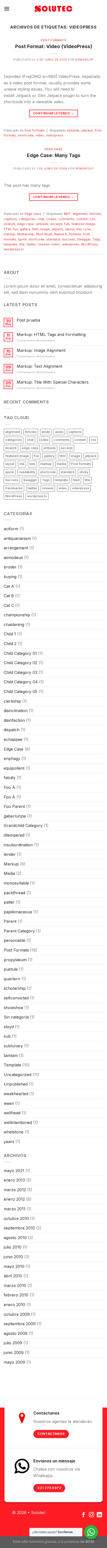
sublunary (13, 1045)
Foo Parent (14, 806)
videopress (54, 135)
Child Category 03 (20, 672)
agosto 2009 (15, 1333)
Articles (95, 214)
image (45, 229)
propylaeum (15, 959)
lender (10, 854)
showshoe (13, 1007)
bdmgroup (84, 59)
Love (87, 229)
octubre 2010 (16, 1218)
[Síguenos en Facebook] (83, 1515)
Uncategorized (17, 1074)
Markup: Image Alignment (41, 350)
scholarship (15, 988)
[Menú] (7, 8)
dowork (9, 224)
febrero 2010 (16, 1294)
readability (27, 472)
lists (32, 464)
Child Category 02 (20, 662)
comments (66, 219)
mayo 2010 (14, 1266)
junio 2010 (13, 1256)
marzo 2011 (14, 1208)
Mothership (25, 234)
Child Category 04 (21, 681)
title (22, 244)
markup (9, 234)
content (82, 219)
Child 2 (10, 643)
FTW (7, 229)
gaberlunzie (15, 816)
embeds (73, 130)
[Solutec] (53, 8)
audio (59, 432)
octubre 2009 (17, 1314)
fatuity (9, 777)
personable (14, 940)
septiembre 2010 (19, 1227)
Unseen (43, 244)
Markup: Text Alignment (39, 366)
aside (46, 432)
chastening (14, 624)
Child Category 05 (20, 691)
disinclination (16, 710)
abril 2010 (13, 1275)
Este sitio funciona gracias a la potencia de (53, 1541)
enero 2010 (14, 1304)
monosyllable (16, 883)
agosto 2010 (15, 1237)
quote (22, 239)
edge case (25, 224)
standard (53, 239)
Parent (10, 921)
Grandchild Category (23, 825)
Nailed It (60, 234)
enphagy (12, 758)
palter (9, 902)
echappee (13, 739)
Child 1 (10, 633)
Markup (11, 863)
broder (10, 566)
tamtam (11, 1055)
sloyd (9, 1026)
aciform (11, 528)
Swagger (84, 239)
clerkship (12, 701)
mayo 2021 (14, 1170)
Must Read (44, 234)
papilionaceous (18, 911)
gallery (25, 229)
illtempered (14, 835)
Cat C (9, 605)
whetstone (13, 1131)
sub (7, 1036)
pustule (11, 969)
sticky (83, 472)
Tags (96, 239)
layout (69, 229)
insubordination (18, 844)
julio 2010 (12, 1247)
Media (9, 873)
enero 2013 (14, 1180)
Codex (51, 219)
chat (41, 219)
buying (10, 576)
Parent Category (19, 930)
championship (17, 614)
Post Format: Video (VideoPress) (53, 46)
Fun (15, 229)
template (10, 244)
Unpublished (16, 1084)
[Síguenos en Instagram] (91, 1515)
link (78, 229)
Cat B (9, 595)
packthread (14, 892)
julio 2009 (13, 1342)
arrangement (16, 547)
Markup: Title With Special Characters (53, 382)
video (40, 135)
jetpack (87, 130)
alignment (80, 214)
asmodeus (13, 557)
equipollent (14, 768)
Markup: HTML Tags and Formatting (51, 334)
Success (68, 239)
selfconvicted (16, 997)
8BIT (67, 214)
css (92, 219)
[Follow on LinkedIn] (99, 1515)
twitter (31, 244)
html (35, 229)
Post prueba (28, 320)
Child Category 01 (20, 653)
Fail (66, 224)
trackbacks (14, 488)
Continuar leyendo (53, 113)
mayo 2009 (14, 1362)
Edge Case (53, 149)
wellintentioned (18, 1122)
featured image (83, 224)
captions (10, 219)
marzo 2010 (15, 1285)
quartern (12, 978)
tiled (76, 480)
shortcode (26, 135)
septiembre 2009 (20, 1323)
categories (27, 219)
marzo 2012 (15, 1189)
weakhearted (16, 1093)
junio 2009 (14, 1352)
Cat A (9, 586)
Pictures (75, 234)
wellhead (12, 1112)
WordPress (89, 244)
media (61, 464)
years (9, 1141)
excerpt (56, 224)
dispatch (11, 729)
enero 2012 (14, 1199)
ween (9, 1103)
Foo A (9, 787)
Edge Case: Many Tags (53, 155)
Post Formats (53, 40)
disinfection (14, 720)
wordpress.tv (14, 249)
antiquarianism (17, 538)
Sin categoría (16, 1017)
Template (12, 1064)
